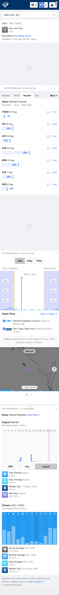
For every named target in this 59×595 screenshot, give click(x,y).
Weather (6, 95)
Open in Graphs (47, 313)
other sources (34, 581)
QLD (16, 104)
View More (32, 414)
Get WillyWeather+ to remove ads (20, 87)
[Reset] (48, 14)
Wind (16, 95)
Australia (6, 104)
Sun (37, 95)
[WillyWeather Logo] (7, 4)
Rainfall (27, 95)
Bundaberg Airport (22, 35)
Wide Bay (26, 104)
